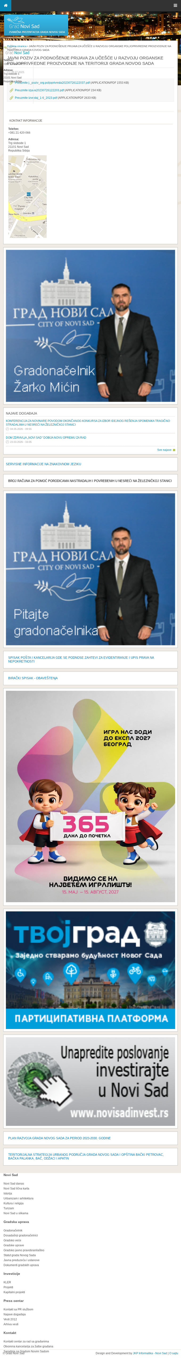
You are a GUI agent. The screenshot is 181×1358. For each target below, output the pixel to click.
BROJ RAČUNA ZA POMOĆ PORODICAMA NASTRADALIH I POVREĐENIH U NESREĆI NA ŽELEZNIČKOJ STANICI (90, 481)
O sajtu (173, 1353)
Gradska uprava (16, 1222)
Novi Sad (11, 1175)
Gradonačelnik (13, 1230)
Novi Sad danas (14, 1183)
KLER (7, 1282)
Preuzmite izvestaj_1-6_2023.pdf (36, 97)
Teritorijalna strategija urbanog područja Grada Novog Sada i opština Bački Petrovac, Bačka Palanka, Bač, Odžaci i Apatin (86, 1156)
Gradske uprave (14, 1245)
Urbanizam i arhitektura (18, 1198)
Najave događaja (21, 413)
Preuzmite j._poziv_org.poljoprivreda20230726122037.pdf (52, 82)
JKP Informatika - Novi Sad (150, 1353)
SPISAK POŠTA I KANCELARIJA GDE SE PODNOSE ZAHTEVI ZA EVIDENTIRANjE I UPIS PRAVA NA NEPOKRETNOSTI (81, 659)
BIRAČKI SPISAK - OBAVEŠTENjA (33, 678)
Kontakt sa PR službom (18, 1309)
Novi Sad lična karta (16, 1188)
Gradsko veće (12, 1240)
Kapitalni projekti (14, 1292)
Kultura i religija (14, 1203)
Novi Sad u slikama (16, 1213)
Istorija (8, 1193)
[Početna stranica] (36, 35)
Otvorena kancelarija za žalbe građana (28, 1346)
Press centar (14, 1301)
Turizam (9, 1208)
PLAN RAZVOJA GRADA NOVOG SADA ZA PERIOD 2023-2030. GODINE (59, 1138)
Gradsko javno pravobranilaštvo (24, 1250)
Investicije (12, 1274)
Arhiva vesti (11, 1324)
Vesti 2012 (10, 1319)
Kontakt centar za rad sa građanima (26, 1341)
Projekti (8, 1287)
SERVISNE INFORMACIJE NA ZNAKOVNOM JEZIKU (43, 464)
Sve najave (164, 450)
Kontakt (10, 1333)
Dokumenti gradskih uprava (21, 1265)
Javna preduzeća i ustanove (22, 1260)
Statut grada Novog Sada (20, 1255)
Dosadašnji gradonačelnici (21, 1235)
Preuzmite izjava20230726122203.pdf (39, 90)
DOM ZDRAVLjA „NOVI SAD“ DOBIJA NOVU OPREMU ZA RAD (46, 437)
